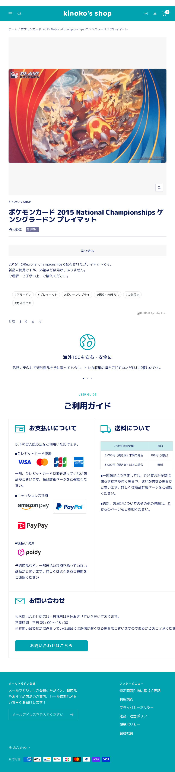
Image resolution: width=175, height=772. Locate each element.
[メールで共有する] (40, 321)
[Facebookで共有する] (20, 321)
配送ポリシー (130, 724)
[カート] (164, 14)
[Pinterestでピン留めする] (26, 321)
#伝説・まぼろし (107, 295)
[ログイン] (155, 13)
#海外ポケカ (23, 303)
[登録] (72, 714)
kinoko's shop (20, 202)
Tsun (163, 313)
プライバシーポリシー (137, 707)
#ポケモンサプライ (77, 295)
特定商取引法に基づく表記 (140, 690)
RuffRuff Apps (148, 313)
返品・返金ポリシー (135, 716)
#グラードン (23, 295)
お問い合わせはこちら (51, 645)
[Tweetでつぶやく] (33, 321)
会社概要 (126, 733)
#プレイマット (48, 295)
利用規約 (126, 699)
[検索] (19, 14)
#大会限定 (132, 295)
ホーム (13, 29)
